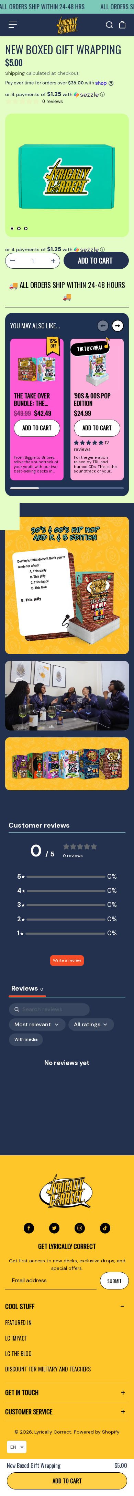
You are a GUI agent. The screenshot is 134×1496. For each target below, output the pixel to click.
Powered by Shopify (97, 1432)
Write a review (67, 960)
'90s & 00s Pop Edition (92, 399)
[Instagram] (79, 1228)
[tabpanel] (67, 175)
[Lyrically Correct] (67, 25)
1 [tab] (12, 228)
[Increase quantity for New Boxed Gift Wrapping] (53, 261)
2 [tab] (19, 228)
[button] (67, 94)
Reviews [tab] (27, 988)
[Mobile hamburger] (12, 24)
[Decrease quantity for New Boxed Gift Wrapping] (12, 261)
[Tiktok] (105, 1228)
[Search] (109, 24)
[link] (67, 585)
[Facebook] (28, 1228)
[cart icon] (122, 24)
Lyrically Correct (52, 1432)
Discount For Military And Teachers (48, 1369)
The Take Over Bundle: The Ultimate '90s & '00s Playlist (33, 399)
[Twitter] (54, 1228)
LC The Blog (18, 1353)
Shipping (15, 73)
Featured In (18, 1323)
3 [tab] (25, 228)
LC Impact (16, 1338)
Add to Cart (67, 1480)
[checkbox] (26, 1039)
